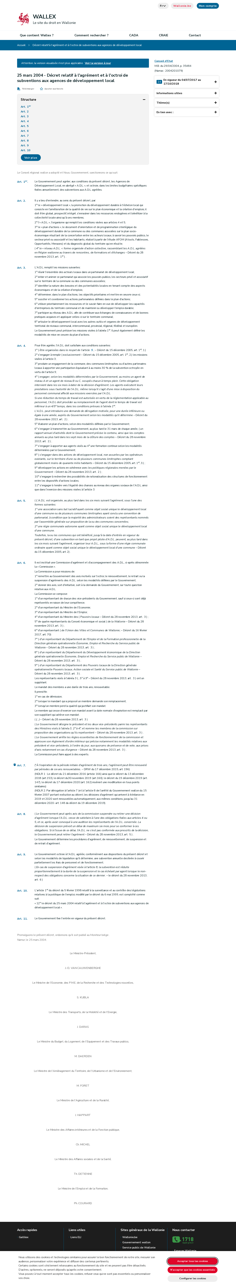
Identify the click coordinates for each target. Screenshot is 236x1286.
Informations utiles (169, 93)
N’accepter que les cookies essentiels (192, 1269)
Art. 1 (26, 106)
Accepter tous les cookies (192, 1261)
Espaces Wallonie (185, 1250)
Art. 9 (25, 145)
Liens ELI (75, 1237)
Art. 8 (25, 141)
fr (161, 6)
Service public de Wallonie (138, 1247)
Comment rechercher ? (91, 35)
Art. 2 (25, 111)
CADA (133, 35)
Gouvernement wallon (136, 1242)
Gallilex (24, 1237)
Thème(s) (163, 103)
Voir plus (30, 158)
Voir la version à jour (98, 63)
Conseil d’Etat (163, 61)
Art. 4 (25, 121)
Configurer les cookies (192, 1278)
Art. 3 (25, 116)
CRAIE (163, 35)
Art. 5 (25, 126)
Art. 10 (26, 150)
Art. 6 (25, 131)
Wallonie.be (182, 6)
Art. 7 (25, 136)
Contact (195, 35)
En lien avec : (165, 112)
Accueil (21, 45)
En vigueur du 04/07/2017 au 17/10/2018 (179, 82)
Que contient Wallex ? (37, 35)
